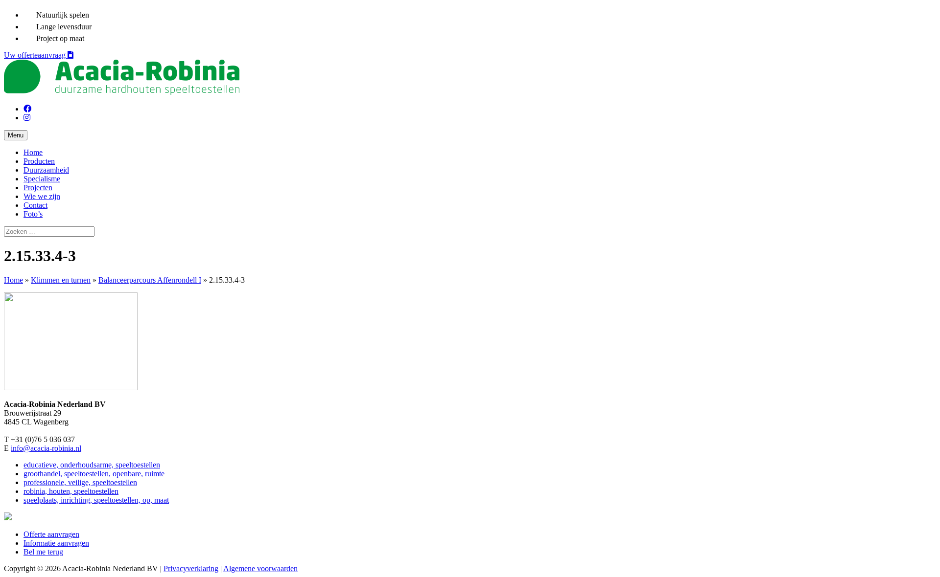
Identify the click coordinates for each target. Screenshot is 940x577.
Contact (35, 205)
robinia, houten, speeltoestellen (71, 491)
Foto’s (33, 214)
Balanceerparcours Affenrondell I (149, 280)
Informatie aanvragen (56, 543)
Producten (39, 161)
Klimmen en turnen (61, 280)
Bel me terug (43, 552)
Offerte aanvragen (51, 534)
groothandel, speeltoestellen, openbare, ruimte (94, 473)
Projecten (38, 187)
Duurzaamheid (46, 170)
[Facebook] (27, 109)
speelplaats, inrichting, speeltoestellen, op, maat (96, 500)
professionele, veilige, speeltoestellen (80, 482)
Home (33, 152)
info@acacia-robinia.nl (46, 448)
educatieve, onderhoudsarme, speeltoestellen (92, 465)
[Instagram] (27, 117)
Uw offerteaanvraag (36, 55)
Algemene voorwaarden (260, 568)
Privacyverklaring (191, 568)
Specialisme (42, 179)
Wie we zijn (42, 196)
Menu (16, 135)
